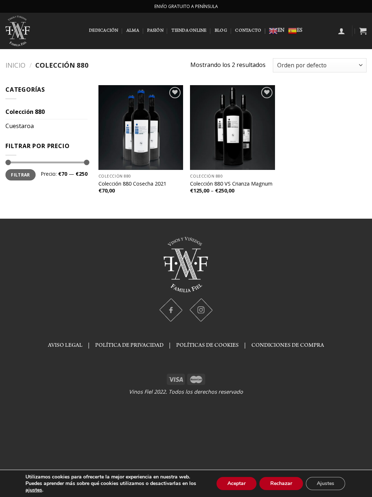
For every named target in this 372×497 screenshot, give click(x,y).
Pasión (155, 30)
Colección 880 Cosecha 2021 (132, 183)
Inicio (15, 64)
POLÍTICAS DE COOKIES (207, 346)
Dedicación (103, 30)
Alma (132, 30)
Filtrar (20, 175)
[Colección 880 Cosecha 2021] (140, 127)
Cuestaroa (19, 126)
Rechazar (281, 483)
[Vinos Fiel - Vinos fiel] (41, 31)
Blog (221, 30)
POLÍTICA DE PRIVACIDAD (130, 346)
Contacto (248, 30)
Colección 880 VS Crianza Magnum (231, 183)
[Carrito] (363, 31)
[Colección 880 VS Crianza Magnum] (232, 127)
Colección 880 (25, 112)
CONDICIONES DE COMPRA (287, 346)
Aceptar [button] (236, 483)
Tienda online (188, 30)
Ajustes (325, 483)
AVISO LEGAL (65, 346)
